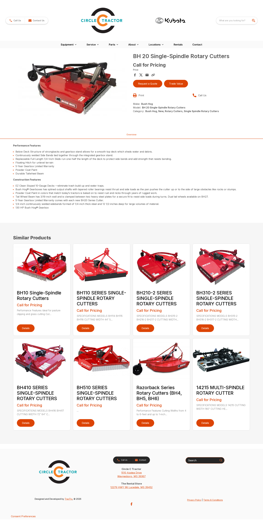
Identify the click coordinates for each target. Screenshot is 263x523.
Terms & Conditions (213, 500)
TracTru (68, 499)
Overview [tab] (131, 134)
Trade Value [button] (176, 83)
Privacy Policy (194, 500)
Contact (197, 44)
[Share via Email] (147, 75)
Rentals (178, 44)
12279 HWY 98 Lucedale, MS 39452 (131, 487)
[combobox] (237, 20)
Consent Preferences (23, 516)
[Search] (221, 460)
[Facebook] (131, 504)
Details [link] (26, 328)
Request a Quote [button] (147, 83)
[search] (254, 20)
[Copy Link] (153, 75)
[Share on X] (141, 75)
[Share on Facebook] (135, 75)
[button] (15, 20)
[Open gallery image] (72, 87)
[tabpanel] (72, 88)
